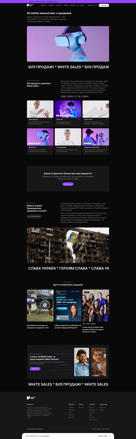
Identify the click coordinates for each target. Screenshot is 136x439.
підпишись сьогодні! (52, 1)
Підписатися (35, 368)
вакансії (66, 5)
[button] (44, 5)
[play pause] (68, 44)
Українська (103, 407)
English (102, 410)
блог (78, 5)
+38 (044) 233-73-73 (92, 5)
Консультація (104, 5)
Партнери (72, 5)
